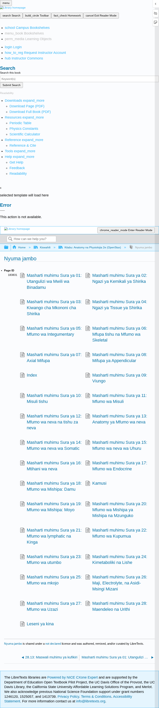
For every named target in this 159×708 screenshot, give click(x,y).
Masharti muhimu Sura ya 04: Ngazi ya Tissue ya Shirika (119, 304)
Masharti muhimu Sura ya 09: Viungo (119, 378)
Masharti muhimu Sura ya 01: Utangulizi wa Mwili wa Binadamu (54, 281)
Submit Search (12, 85)
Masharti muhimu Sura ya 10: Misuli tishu (54, 398)
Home (21, 247)
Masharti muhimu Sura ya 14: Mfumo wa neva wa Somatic (54, 445)
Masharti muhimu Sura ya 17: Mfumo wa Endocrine (119, 465)
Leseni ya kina (40, 623)
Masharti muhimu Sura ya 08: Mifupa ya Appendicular (119, 357)
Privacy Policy (68, 697)
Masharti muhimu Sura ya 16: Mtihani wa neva (54, 465)
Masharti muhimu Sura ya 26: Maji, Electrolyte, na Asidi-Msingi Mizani (119, 583)
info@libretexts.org (90, 701)
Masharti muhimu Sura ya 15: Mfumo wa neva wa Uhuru (119, 445)
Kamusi (99, 483)
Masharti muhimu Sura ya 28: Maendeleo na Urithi (119, 606)
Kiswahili (45, 247)
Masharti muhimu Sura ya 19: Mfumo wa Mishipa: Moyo (54, 506)
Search (10, 239)
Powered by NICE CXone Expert (73, 677)
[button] (17, 168)
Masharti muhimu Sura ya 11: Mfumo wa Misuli (119, 398)
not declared (53, 643)
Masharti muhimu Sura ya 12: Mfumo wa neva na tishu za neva (54, 422)
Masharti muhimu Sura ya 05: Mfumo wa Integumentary (54, 331)
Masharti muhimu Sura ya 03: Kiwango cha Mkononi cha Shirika (54, 307)
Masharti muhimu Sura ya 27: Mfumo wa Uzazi (54, 606)
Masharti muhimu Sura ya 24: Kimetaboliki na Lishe (119, 559)
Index (32, 375)
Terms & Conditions (96, 697)
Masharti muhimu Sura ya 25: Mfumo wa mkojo (54, 580)
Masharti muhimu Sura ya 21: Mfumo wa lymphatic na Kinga (54, 536)
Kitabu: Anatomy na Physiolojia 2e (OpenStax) (93, 247)
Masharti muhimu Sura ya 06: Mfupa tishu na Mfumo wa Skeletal (119, 334)
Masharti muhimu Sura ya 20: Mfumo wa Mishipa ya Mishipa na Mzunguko (119, 509)
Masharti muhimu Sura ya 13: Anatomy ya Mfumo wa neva (119, 419)
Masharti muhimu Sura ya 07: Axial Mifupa (54, 357)
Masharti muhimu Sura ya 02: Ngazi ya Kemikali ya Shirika (119, 278)
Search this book (10, 72)
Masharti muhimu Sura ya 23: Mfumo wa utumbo (54, 559)
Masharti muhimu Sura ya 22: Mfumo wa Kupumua (119, 533)
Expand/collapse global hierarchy (8, 247)
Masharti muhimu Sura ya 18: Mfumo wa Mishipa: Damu (54, 486)
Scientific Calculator (25, 134)
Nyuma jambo (13, 643)
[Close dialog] (2, 210)
